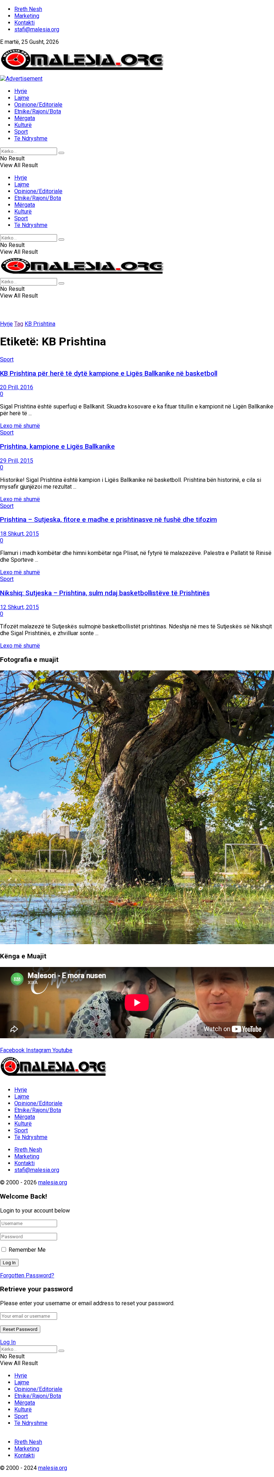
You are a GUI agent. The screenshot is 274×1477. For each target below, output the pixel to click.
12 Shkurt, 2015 (19, 607)
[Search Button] (61, 153)
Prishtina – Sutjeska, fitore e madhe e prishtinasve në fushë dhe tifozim (108, 520)
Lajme (21, 97)
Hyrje (20, 91)
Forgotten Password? (27, 1275)
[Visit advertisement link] (21, 78)
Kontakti (24, 22)
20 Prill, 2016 (16, 387)
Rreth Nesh (28, 9)
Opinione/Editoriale (38, 104)
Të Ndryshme (30, 138)
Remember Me (27, 1249)
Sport (21, 131)
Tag (18, 323)
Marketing (26, 15)
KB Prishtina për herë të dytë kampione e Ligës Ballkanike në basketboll (108, 373)
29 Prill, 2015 (16, 460)
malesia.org (52, 1182)
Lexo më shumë (20, 425)
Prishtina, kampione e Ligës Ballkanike (57, 447)
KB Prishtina (40, 323)
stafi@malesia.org (36, 29)
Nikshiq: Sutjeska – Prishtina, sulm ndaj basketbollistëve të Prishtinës (105, 593)
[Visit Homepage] (82, 71)
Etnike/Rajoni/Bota (37, 111)
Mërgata (24, 118)
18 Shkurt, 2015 (19, 533)
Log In (8, 1342)
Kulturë (23, 125)
